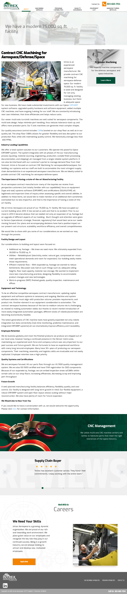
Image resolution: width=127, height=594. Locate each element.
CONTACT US (121, 580)
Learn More (106, 80)
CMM (39, 130)
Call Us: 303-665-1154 (117, 591)
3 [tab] (84, 488)
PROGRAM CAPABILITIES (108, 580)
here (14, 409)
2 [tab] (63, 488)
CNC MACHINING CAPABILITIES (92, 580)
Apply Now (24, 561)
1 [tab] (43, 488)
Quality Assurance (77, 9)
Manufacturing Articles (113, 9)
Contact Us (95, 4)
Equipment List (94, 9)
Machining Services (39, 9)
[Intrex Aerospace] (11, 5)
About (26, 9)
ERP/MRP (74, 105)
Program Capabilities (58, 9)
